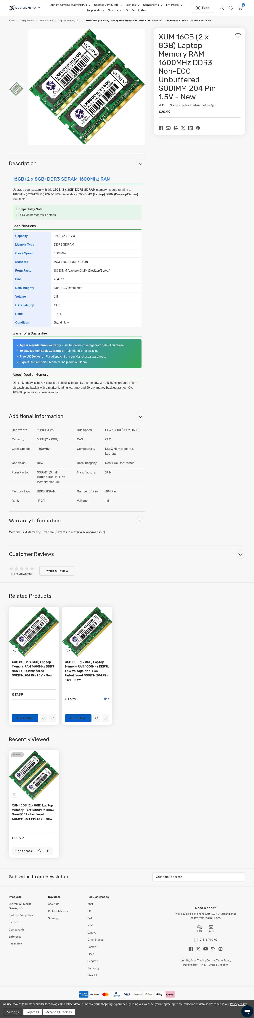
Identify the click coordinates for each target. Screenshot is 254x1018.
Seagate (93, 961)
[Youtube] (207, 949)
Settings (13, 1012)
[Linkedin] (192, 128)
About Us (53, 904)
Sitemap (53, 918)
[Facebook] (162, 128)
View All (92, 975)
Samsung (93, 968)
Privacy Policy (238, 1004)
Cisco (91, 954)
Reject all (32, 1012)
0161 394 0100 (215, 913)
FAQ (199, 931)
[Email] (169, 128)
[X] (184, 128)
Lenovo (92, 932)
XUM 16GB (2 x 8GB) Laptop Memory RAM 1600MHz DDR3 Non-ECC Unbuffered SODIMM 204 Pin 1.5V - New (33, 812)
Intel (90, 925)
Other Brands (95, 939)
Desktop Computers (21, 915)
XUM (90, 904)
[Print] (177, 128)
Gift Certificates (58, 911)
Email (211, 931)
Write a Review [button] (57, 571)
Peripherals (15, 944)
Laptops (14, 922)
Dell (90, 918)
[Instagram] (214, 949)
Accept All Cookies (59, 1012)
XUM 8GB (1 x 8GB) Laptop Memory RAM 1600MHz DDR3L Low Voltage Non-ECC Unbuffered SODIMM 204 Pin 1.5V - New (87, 671)
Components (17, 929)
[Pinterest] (199, 128)
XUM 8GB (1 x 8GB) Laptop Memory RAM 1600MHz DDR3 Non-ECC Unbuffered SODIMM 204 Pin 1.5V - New (33, 668)
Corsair (92, 947)
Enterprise (15, 936)
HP (89, 911)
